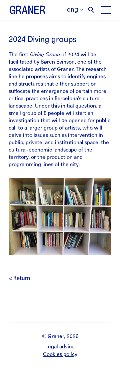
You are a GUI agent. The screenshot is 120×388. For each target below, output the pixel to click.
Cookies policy (60, 354)
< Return (19, 278)
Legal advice (60, 346)
